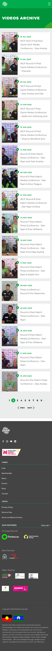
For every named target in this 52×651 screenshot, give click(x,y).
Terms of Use (7, 512)
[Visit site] (33, 539)
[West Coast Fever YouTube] (11, 442)
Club (3, 468)
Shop (4, 488)
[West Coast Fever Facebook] (3, 442)
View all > (45, 525)
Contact (5, 494)
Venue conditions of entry (12, 517)
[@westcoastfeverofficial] (7, 442)
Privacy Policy (7, 507)
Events (4, 483)
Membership (7, 473)
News (4, 478)
